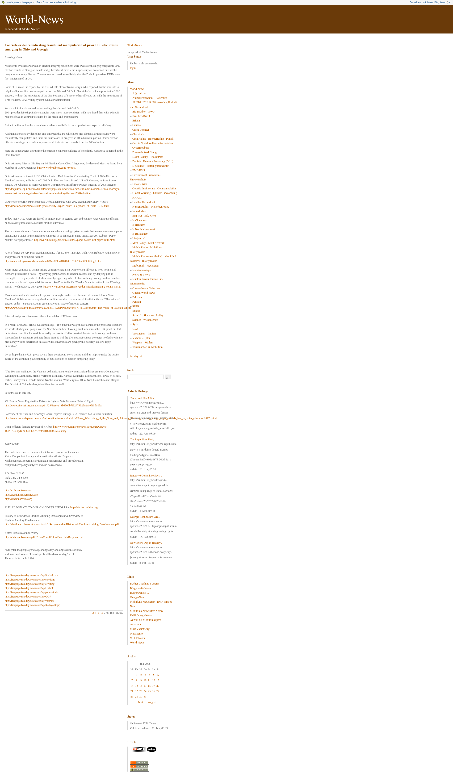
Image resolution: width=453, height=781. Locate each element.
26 (153, 691)
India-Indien (139, 211)
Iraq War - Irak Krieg (144, 215)
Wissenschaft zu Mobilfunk (147, 347)
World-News (34, 19)
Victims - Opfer (141, 338)
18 (149, 685)
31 (145, 696)
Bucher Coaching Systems (144, 583)
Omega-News (138, 597)
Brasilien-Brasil (141, 116)
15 (136, 685)
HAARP (137, 197)
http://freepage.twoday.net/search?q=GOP (28, 596)
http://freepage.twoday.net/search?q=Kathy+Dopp (32, 605)
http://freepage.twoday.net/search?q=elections (30, 579)
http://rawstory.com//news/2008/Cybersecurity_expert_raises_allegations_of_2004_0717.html (57, 206)
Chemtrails (138, 134)
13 (157, 680)
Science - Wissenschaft (145, 320)
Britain (136, 120)
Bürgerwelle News (140, 588)
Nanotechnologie (141, 270)
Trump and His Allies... (143, 398)
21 (131, 691)
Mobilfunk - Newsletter (145, 265)
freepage (27, 2)
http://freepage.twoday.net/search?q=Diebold (29, 588)
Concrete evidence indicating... (60, 2)
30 (140, 696)
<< (449, 2)
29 (136, 696)
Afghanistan (139, 93)
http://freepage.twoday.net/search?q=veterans (30, 600)
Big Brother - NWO (143, 111)
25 (149, 691)
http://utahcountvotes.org (18, 490)
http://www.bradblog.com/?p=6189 (56, 167)
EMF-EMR (138, 170)
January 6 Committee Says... (146, 475)
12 (153, 680)
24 (145, 691)
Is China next (139, 220)
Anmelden (415, 2)
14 (131, 685)
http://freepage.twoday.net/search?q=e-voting (30, 583)
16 (140, 685)
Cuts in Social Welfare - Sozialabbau (152, 143)
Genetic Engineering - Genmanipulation (154, 188)
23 (140, 691)
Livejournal (138, 238)
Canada (136, 125)
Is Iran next (138, 224)
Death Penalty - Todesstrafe (147, 157)
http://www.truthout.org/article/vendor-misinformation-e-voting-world (82, 286)
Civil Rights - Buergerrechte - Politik (152, 138)
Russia (136, 311)
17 (145, 685)
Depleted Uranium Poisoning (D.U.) (152, 161)
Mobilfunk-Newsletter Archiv (146, 611)
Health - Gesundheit (143, 202)
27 (157, 691)
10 (145, 680)
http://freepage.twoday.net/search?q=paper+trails (32, 592)
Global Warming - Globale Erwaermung (154, 193)
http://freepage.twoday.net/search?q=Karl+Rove (31, 575)
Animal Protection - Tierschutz (149, 98)
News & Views (141, 274)
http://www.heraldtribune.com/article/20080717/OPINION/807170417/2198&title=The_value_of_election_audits (68, 307)
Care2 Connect (140, 129)
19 (153, 685)
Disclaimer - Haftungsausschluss (150, 165)
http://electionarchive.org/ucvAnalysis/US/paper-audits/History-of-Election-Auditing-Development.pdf (62, 524)
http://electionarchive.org (18, 499)
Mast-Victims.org (140, 629)
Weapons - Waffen (142, 342)
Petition (136, 301)
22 (136, 691)
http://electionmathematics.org (21, 494)
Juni (140, 702)
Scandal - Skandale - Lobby (147, 315)
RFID (135, 306)
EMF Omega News (141, 615)
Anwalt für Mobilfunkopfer (145, 620)
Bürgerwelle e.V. (139, 592)
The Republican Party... (143, 439)
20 (157, 685)
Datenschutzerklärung (144, 152)
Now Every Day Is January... (146, 542)
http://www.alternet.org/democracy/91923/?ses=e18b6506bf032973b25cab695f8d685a (53, 405)
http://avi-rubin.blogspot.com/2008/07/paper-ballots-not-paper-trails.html (74, 240)
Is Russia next (140, 233)
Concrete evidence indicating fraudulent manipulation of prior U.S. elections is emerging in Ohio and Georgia (61, 47)
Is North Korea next (143, 229)
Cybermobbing (140, 147)
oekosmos (135, 624)
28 (131, 696)
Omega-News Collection (146, 288)
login (133, 68)
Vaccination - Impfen (144, 333)
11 (149, 680)
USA (37, 2)
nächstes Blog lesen (434, 2)
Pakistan (137, 297)
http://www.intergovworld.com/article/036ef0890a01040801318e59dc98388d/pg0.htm (53, 261)
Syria (135, 324)
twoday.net (13, 2)
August (152, 702)
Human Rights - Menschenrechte (150, 206)
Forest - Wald (139, 184)
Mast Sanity (136, 633)
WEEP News (137, 638)
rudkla (97, 613)
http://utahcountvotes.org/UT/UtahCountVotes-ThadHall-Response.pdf (44, 537)
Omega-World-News (143, 292)
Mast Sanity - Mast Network (148, 243)
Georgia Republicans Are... (145, 516)
